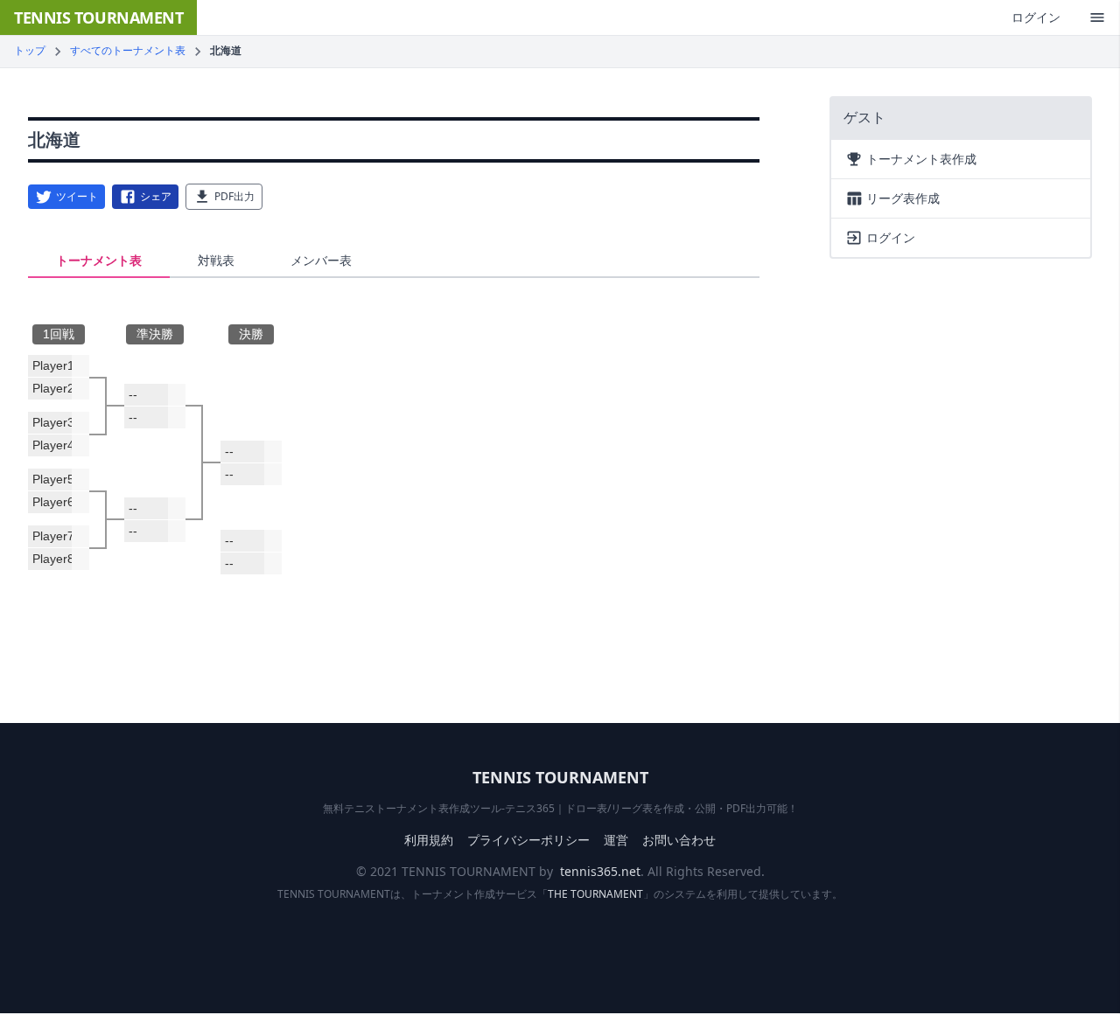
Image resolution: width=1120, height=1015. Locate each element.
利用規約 (428, 839)
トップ (30, 50)
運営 (616, 839)
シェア (156, 196)
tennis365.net (600, 871)
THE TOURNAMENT (595, 893)
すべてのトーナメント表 (128, 50)
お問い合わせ (679, 839)
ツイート (77, 196)
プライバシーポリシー (528, 839)
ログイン (1036, 17)
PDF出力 (234, 196)
